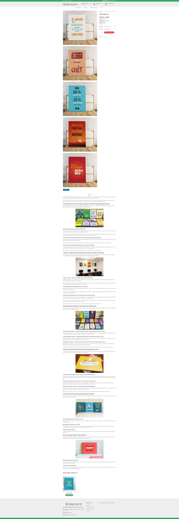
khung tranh (78, 7)
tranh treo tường (93, 7)
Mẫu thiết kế (101, 26)
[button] (113, 1)
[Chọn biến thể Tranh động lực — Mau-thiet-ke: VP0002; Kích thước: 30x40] (80, 63)
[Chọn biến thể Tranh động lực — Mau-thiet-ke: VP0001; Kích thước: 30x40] (80, 28)
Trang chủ (101, 11)
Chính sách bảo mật (90, 509)
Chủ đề (101, 7)
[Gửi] (108, 0)
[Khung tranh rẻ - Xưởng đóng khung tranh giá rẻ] (70, 4)
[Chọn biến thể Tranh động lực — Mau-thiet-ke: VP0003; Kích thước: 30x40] (80, 99)
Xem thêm (66, 189)
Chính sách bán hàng (90, 507)
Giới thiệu (88, 505)
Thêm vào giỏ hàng (109, 32)
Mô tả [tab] (89, 194)
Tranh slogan (69, 492)
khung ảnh (85, 7)
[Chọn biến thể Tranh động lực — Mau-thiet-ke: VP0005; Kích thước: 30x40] (80, 170)
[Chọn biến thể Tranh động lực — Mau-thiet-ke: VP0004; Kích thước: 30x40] (80, 134)
